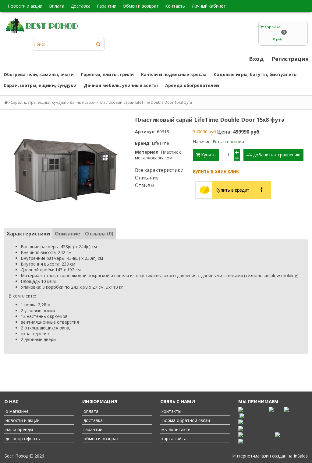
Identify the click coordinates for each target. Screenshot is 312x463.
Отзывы (144, 185)
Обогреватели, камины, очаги (39, 74)
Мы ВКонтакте (175, 429)
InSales (301, 456)
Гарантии (106, 6)
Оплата (56, 6)
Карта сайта (173, 438)
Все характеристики (159, 170)
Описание (146, 177)
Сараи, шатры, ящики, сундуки (40, 85)
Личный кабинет (209, 6)
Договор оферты (22, 438)
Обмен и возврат (141, 6)
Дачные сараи (82, 102)
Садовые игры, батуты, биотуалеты (256, 74)
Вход (256, 58)
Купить (208, 155)
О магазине (16, 411)
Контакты (175, 6)
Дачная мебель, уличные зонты (121, 85)
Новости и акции (25, 6)
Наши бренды (18, 429)
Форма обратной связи (185, 420)
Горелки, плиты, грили (107, 74)
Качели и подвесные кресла (174, 74)
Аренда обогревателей (192, 85)
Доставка (80, 6)
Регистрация (290, 58)
